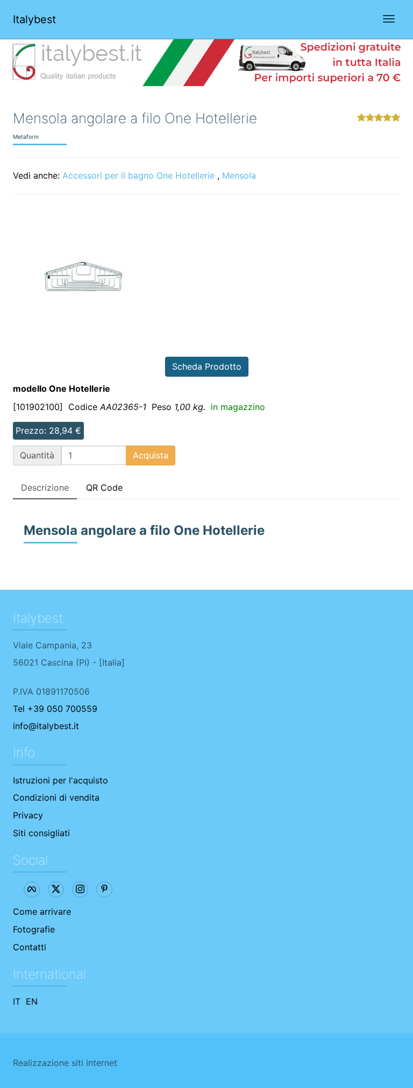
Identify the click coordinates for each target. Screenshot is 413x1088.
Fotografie (34, 929)
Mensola (239, 175)
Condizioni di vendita (56, 797)
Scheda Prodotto (206, 366)
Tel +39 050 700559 (55, 708)
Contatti (29, 947)
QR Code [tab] (104, 487)
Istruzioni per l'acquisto (60, 780)
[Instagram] (80, 889)
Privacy (28, 815)
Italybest (34, 19)
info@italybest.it (46, 725)
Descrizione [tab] (45, 487)
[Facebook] (32, 889)
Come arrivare (42, 911)
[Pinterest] (104, 889)
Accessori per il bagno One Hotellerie (138, 175)
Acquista (150, 455)
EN (32, 1001)
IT (16, 1001)
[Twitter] (56, 889)
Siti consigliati (41, 833)
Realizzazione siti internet (65, 1062)
